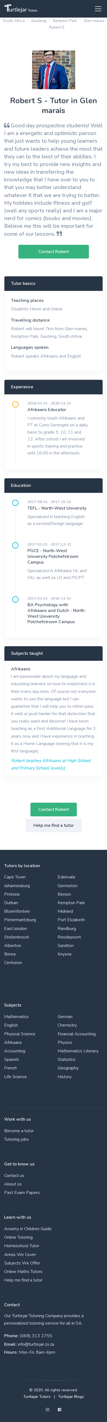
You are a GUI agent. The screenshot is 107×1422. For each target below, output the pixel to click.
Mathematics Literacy (78, 1051)
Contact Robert (53, 809)
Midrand (65, 911)
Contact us (14, 1176)
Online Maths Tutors (23, 1272)
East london (15, 929)
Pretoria (11, 894)
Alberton (12, 946)
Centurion (13, 963)
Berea (10, 954)
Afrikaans (20, 669)
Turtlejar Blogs (71, 1396)
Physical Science (19, 1034)
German (65, 1017)
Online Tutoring (18, 1237)
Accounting (14, 1051)
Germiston (67, 886)
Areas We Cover (20, 1255)
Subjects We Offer (22, 1263)
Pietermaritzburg (20, 920)
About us (13, 1184)
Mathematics (16, 1017)
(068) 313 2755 (36, 1336)
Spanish (11, 1059)
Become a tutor (19, 1131)
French (10, 1068)
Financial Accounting (77, 1034)
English (11, 1025)
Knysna (64, 954)
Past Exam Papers (22, 1193)
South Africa (14, 20)
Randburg (67, 929)
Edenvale (66, 877)
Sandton (66, 946)
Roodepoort (69, 937)
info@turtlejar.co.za (36, 1344)
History (65, 1077)
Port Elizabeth (71, 920)
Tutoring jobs (16, 1139)
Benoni (64, 894)
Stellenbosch (16, 937)
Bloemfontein (17, 911)
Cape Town (15, 877)
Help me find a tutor (53, 825)
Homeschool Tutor (21, 1246)
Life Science (15, 1077)
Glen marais (94, 20)
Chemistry (67, 1025)
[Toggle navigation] (97, 8)
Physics (65, 1042)
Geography (68, 1068)
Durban (11, 903)
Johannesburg (17, 886)
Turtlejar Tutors (36, 1396)
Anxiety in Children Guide (28, 1229)
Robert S (56, 27)
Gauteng (38, 20)
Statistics (66, 1059)
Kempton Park (65, 20)
